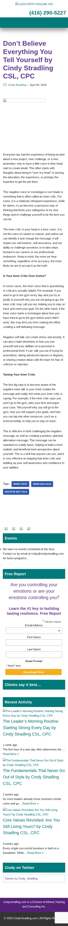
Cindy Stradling (17, 85)
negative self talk (16, 492)
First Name (34, 637)
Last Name (34, 649)
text (18, 665)
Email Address (42, 625)
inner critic (20, 484)
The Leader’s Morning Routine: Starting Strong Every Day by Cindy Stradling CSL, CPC (31, 727)
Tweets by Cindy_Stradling (21, 878)
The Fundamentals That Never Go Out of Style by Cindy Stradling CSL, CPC (34, 777)
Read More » (11, 754)
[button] (34, 22)
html (11, 665)
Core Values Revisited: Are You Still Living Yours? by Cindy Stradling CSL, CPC (31, 826)
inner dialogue (42, 484)
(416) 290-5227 (47, 13)
